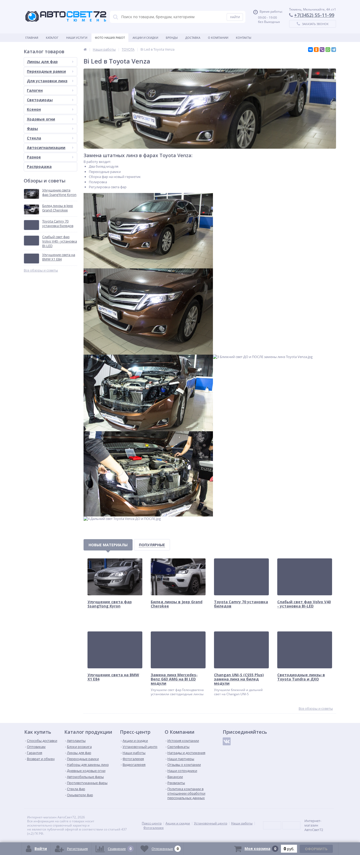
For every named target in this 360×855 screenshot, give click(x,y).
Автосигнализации (46, 147)
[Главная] (85, 49)
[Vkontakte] (227, 741)
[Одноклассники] (316, 49)
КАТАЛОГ (52, 38)
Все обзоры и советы (41, 270)
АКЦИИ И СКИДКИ (145, 38)
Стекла (34, 138)
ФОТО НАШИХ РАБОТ (110, 38)
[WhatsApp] (327, 49)
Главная (31, 38)
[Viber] (322, 49)
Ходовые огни (41, 119)
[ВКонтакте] (310, 49)
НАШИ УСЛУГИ (76, 38)
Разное (34, 157)
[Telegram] (333, 49)
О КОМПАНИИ (218, 38)
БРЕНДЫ (172, 38)
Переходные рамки (46, 71)
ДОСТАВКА (192, 38)
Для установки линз (47, 80)
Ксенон (34, 109)
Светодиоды (40, 99)
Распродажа (39, 166)
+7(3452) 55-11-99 (314, 15)
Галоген (35, 90)
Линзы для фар (42, 61)
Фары (32, 128)
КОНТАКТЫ (243, 38)
